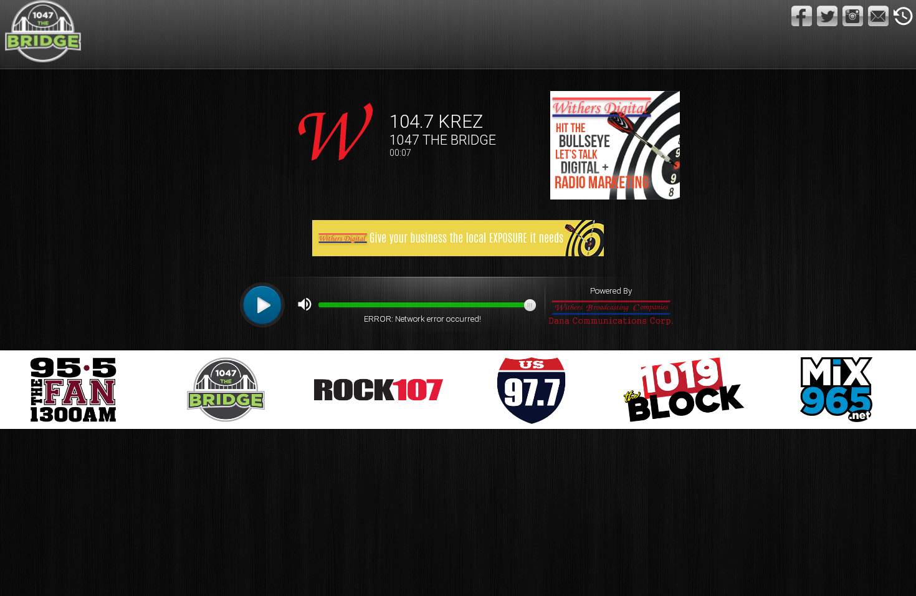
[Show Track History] (903, 15)
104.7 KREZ (436, 121)
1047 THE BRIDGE (442, 140)
